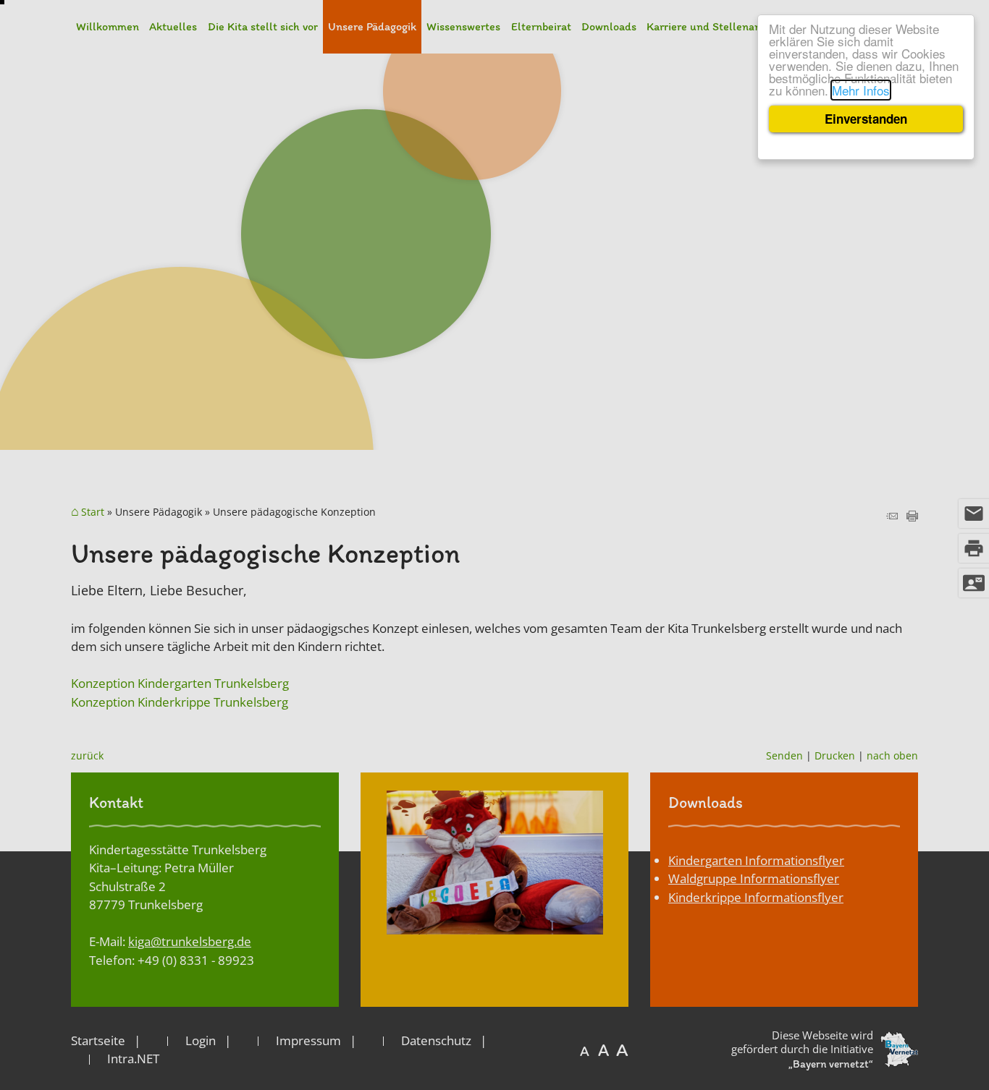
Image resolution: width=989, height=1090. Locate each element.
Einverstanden (866, 118)
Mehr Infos (861, 90)
